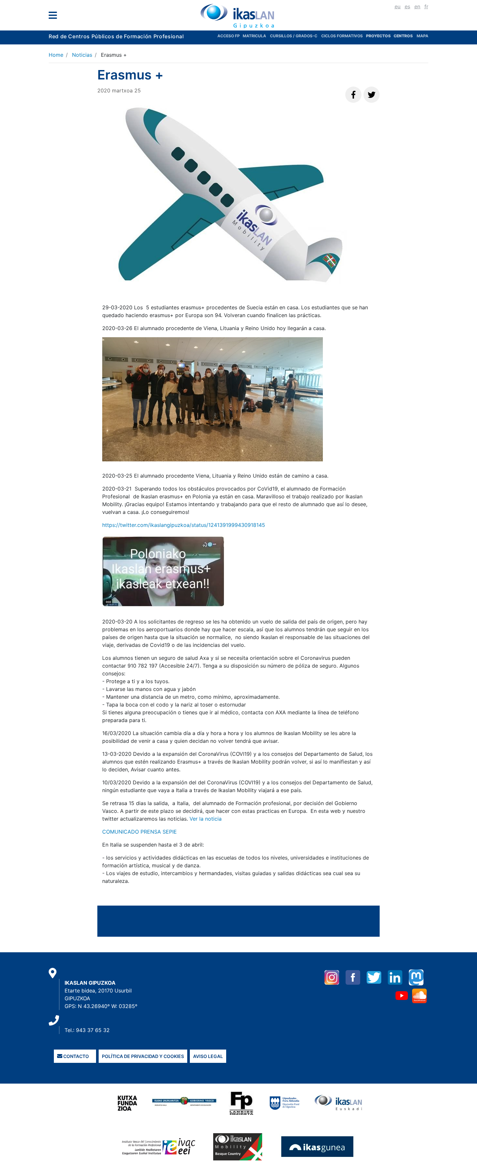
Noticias (82, 55)
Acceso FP (230, 35)
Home (56, 55)
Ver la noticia (206, 818)
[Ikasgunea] (317, 1146)
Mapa (422, 35)
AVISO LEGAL (208, 1056)
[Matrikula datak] (393, 35)
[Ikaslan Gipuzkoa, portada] (238, 16)
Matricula (256, 35)
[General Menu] (55, 16)
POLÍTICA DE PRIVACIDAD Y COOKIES (143, 1056)
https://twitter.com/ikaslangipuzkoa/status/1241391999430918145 (183, 525)
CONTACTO (75, 1056)
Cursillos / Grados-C (293, 35)
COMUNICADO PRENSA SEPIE (139, 831)
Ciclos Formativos (342, 35)
